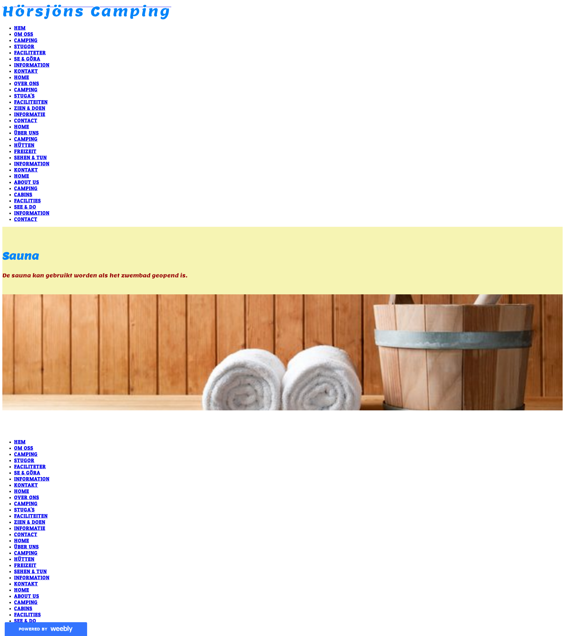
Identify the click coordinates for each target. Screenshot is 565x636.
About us (26, 182)
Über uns (26, 133)
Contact (25, 120)
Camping (26, 40)
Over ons (26, 83)
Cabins (23, 194)
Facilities (27, 200)
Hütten (24, 145)
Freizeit (25, 151)
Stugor (24, 46)
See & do (25, 207)
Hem (20, 28)
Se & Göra (27, 59)
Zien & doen (29, 108)
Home (21, 77)
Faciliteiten (31, 102)
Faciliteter (30, 52)
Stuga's (24, 96)
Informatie (29, 114)
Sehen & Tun (30, 157)
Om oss (23, 34)
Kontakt (26, 71)
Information (31, 65)
